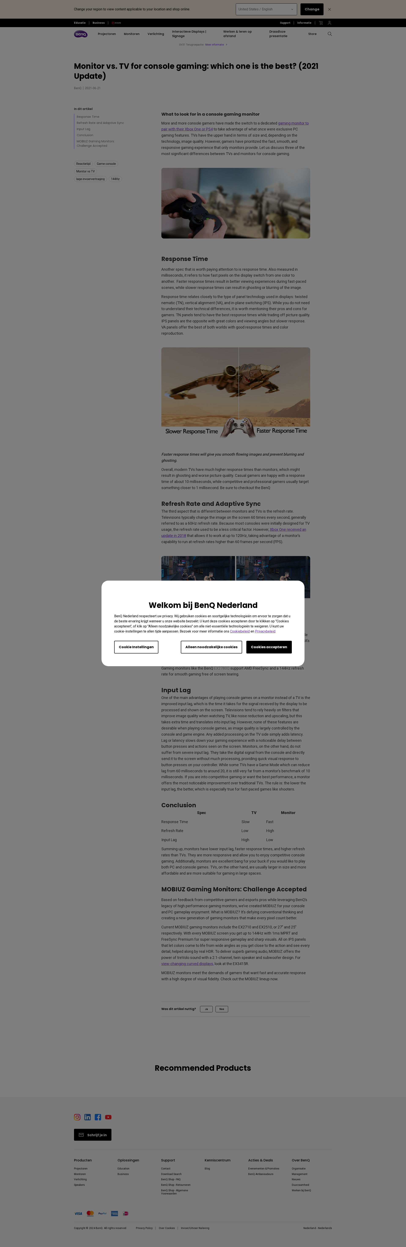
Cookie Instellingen (136, 647)
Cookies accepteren (269, 647)
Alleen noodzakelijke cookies (211, 647)
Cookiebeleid (240, 632)
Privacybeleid (265, 632)
